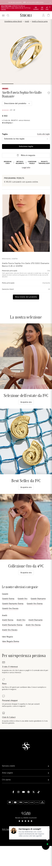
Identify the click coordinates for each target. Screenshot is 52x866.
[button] (26, 165)
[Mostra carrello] (48, 15)
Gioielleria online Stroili (13, 21)
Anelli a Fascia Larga (40, 21)
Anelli (27, 21)
